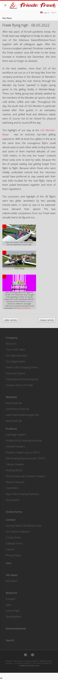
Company (11, 337)
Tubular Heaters (15, 464)
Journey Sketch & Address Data (23, 525)
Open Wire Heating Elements (22, 494)
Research (11, 593)
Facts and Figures (15, 373)
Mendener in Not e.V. (22, 308)
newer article (47, 320)
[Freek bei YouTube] (32, 654)
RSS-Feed (11, 581)
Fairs (9, 563)
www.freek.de (14, 403)
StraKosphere (13, 616)
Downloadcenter (16, 628)
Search (10, 640)
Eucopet (10, 599)
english (45, 12)
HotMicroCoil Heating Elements (24, 440)
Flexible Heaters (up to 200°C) (23, 452)
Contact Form (13, 537)
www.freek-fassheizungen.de (22, 415)
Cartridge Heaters (16, 434)
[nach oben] (1, 678)
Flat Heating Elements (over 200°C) (25, 458)
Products (11, 428)
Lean (8, 604)
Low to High (12, 610)
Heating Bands (14, 470)
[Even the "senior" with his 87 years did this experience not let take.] (19, 231)
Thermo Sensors (15, 482)
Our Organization (15, 361)
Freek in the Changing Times (22, 367)
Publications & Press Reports (22, 379)
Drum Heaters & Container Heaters (25, 476)
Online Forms (14, 512)
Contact (10, 519)
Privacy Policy (13, 555)
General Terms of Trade (19, 385)
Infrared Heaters (15, 446)
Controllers (12, 488)
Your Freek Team (15, 349)
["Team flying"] (19, 257)
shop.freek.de (14, 421)
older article (10, 320)
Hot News (12, 575)
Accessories (12, 500)
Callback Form (14, 543)
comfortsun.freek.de (17, 409)
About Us (11, 343)
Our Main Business (16, 355)
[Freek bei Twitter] (25, 654)
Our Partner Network (18, 531)
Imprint (53, 12)
